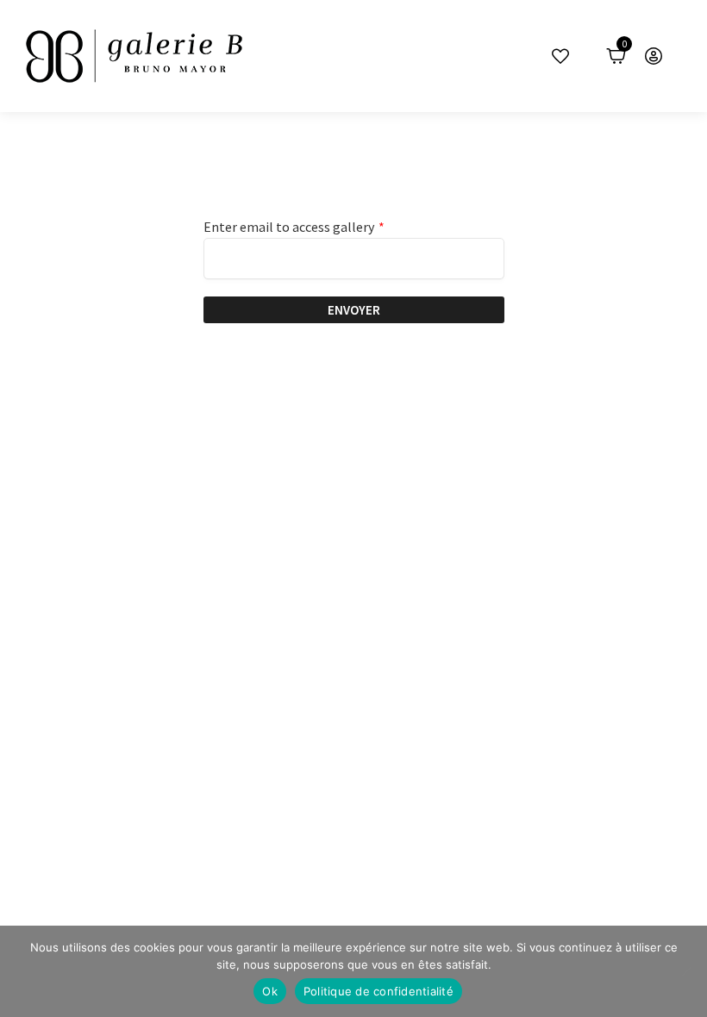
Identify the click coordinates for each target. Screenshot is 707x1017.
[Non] (685, 971)
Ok (270, 991)
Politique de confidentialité (378, 991)
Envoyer (354, 310)
